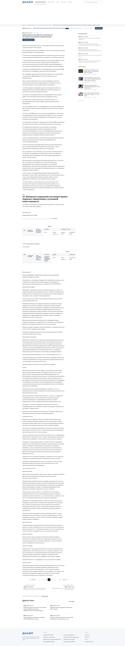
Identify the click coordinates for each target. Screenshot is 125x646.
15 (59, 579)
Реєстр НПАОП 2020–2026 (48, 641)
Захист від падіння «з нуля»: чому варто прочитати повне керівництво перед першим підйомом (92, 79)
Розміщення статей (89, 641)
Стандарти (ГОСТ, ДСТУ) (48, 635)
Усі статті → (81, 100)
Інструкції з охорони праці (48, 637)
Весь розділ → (72, 601)
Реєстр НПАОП (51, 2)
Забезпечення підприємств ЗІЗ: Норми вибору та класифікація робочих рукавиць (91, 71)
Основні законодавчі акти (69, 635)
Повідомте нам (45, 596)
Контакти (70, 2)
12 (51, 579)
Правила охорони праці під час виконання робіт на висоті (61, 608)
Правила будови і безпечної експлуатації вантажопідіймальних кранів (34, 618)
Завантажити (99, 28)
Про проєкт (63, 2)
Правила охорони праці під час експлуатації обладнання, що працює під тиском (61, 618)
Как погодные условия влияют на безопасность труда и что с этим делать (91, 94)
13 (54, 579)
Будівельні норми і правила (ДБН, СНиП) (52, 639)
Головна (24, 25)
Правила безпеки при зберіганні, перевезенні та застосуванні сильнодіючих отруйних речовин (37, 36)
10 (46, 579)
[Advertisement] (62, 14)
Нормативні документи (40, 2)
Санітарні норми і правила (69, 639)
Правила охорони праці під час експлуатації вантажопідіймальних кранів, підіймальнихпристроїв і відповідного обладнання (34, 610)
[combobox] (94, 2)
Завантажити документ (28, 39)
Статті (57, 2)
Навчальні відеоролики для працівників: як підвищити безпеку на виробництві (92, 87)
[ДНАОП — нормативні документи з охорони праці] (27, 2)
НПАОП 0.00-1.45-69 (27, 33)
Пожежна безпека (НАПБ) (69, 641)
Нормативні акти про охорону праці (44, 25)
